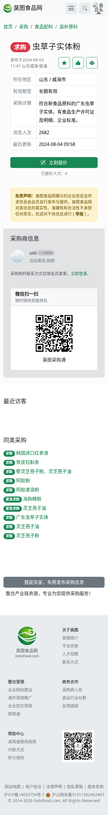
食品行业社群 (74, 697)
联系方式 (70, 661)
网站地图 (13, 786)
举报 (79, 213)
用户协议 (33, 786)
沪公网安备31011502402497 (78, 794)
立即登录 (79, 273)
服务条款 (96, 786)
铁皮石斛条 (22, 462)
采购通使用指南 (22, 741)
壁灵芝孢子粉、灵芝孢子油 (38, 471)
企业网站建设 (20, 689)
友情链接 (70, 705)
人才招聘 (70, 653)
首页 (8, 27)
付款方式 (16, 749)
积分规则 (16, 757)
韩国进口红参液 (27, 453)
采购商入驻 (72, 689)
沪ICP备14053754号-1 (24, 794)
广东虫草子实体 (27, 517)
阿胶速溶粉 (22, 489)
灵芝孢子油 (26, 508)
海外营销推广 (20, 697)
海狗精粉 (23, 499)
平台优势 (70, 645)
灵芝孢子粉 (22, 535)
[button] (85, 8)
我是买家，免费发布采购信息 (54, 582)
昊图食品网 (27, 8)
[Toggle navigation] (71, 8)
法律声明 (54, 786)
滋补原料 (68, 27)
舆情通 (14, 713)
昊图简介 (70, 637)
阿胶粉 (18, 480)
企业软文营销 (20, 705)
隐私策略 (75, 786)
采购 (23, 27)
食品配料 (44, 27)
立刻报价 (57, 162)
